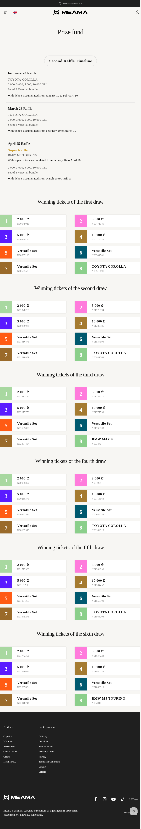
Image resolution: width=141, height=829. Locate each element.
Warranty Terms (46, 751)
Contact (41, 766)
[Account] (134, 12)
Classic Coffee (10, 751)
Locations (42, 741)
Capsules (7, 736)
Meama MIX (9, 761)
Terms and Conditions (48, 761)
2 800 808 (131, 799)
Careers (41, 771)
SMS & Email (45, 746)
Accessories (9, 746)
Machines (8, 741)
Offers (6, 756)
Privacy (41, 756)
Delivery (42, 736)
